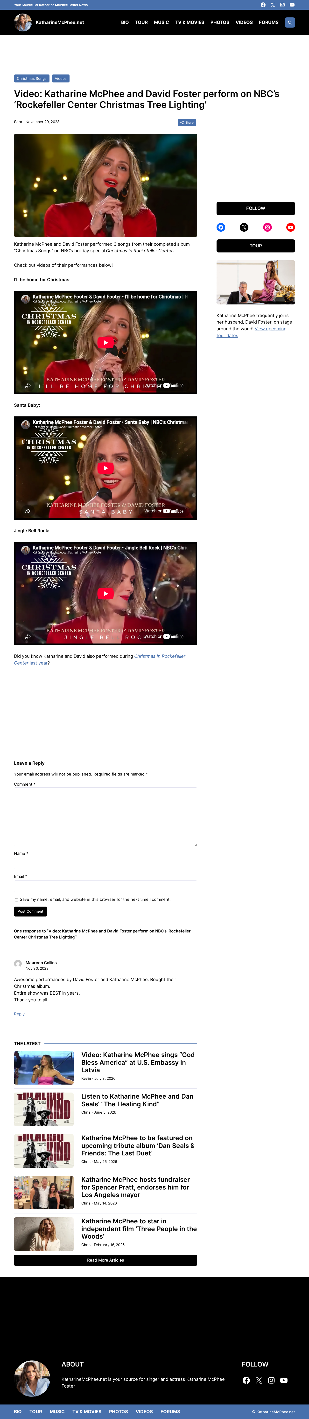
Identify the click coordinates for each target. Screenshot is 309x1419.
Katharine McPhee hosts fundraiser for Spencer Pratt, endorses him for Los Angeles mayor (135, 1187)
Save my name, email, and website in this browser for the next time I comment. (95, 899)
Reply (19, 1014)
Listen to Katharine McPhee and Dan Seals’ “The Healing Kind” (137, 1100)
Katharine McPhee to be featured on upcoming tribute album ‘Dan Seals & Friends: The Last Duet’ (138, 1145)
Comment (24, 784)
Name (21, 853)
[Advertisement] (154, 50)
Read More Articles (105, 1260)
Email (20, 876)
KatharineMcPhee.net (60, 22)
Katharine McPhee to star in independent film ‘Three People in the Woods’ (139, 1228)
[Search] (290, 22)
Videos (61, 78)
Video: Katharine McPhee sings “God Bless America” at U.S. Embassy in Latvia (138, 1062)
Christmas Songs (32, 78)
